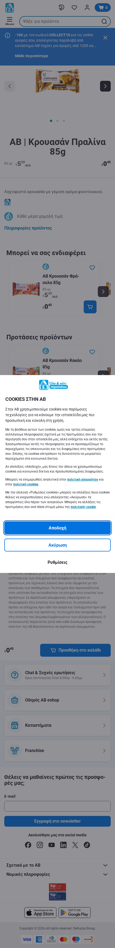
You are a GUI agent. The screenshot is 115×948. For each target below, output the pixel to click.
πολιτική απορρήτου (82, 479)
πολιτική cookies (25, 484)
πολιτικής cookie (83, 507)
